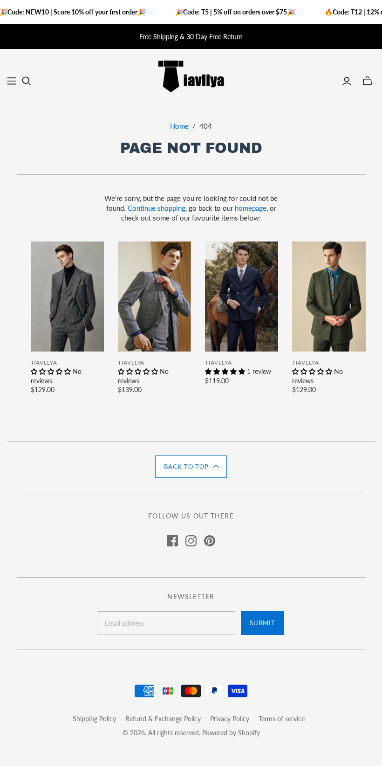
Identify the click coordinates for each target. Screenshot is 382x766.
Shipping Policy (94, 719)
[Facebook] (172, 540)
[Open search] (26, 81)
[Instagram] (191, 540)
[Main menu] (11, 81)
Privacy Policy (229, 719)
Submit (262, 623)
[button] (191, 466)
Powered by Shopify (231, 733)
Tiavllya (44, 362)
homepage (250, 208)
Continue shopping (156, 208)
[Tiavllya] (191, 75)
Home (179, 126)
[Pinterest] (209, 540)
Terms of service (282, 719)
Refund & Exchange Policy (163, 719)
